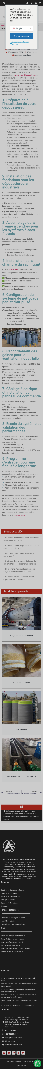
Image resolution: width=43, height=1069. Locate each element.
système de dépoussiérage (25, 75)
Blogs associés (13, 531)
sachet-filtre (13, 270)
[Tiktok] (27, 3)
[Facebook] (9, 1053)
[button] (4, 3)
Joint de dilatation (8, 921)
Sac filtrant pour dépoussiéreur (13, 924)
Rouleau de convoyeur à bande (13, 918)
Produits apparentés (16, 591)
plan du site (21, 1065)
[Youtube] (36, 3)
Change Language (21, 36)
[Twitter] (31, 3)
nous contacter (19, 515)
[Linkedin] (40, 3)
